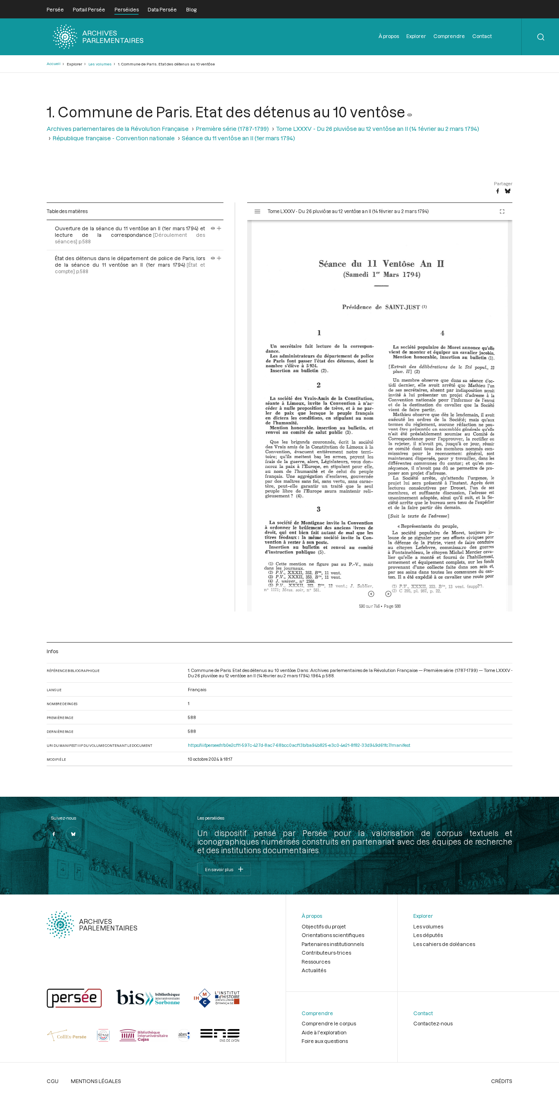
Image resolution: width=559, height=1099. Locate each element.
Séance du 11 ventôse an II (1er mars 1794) (238, 138)
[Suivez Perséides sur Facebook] (54, 834)
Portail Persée (89, 9)
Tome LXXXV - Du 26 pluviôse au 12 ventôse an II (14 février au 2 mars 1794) (377, 128)
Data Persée (162, 9)
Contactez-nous (433, 1023)
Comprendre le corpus (329, 1023)
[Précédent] (371, 593)
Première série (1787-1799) (232, 128)
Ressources (316, 961)
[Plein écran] (502, 211)
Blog (191, 9)
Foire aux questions (325, 1041)
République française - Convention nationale (113, 138)
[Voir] (409, 111)
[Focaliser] (219, 228)
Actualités (314, 970)
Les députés (428, 935)
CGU (53, 1081)
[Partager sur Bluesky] (507, 191)
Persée (55, 9)
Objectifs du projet (324, 926)
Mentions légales (96, 1081)
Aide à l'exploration (324, 1032)
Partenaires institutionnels (333, 944)
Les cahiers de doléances (444, 944)
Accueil (54, 63)
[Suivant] (388, 593)
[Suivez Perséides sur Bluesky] (73, 834)
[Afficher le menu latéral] (257, 211)
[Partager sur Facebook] (497, 191)
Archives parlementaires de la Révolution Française (118, 128)
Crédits (501, 1081)
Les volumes (100, 64)
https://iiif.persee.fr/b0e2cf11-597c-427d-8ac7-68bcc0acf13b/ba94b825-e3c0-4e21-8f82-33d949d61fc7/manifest (299, 745)
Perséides (127, 9)
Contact (482, 36)
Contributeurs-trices (326, 952)
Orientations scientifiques (333, 935)
